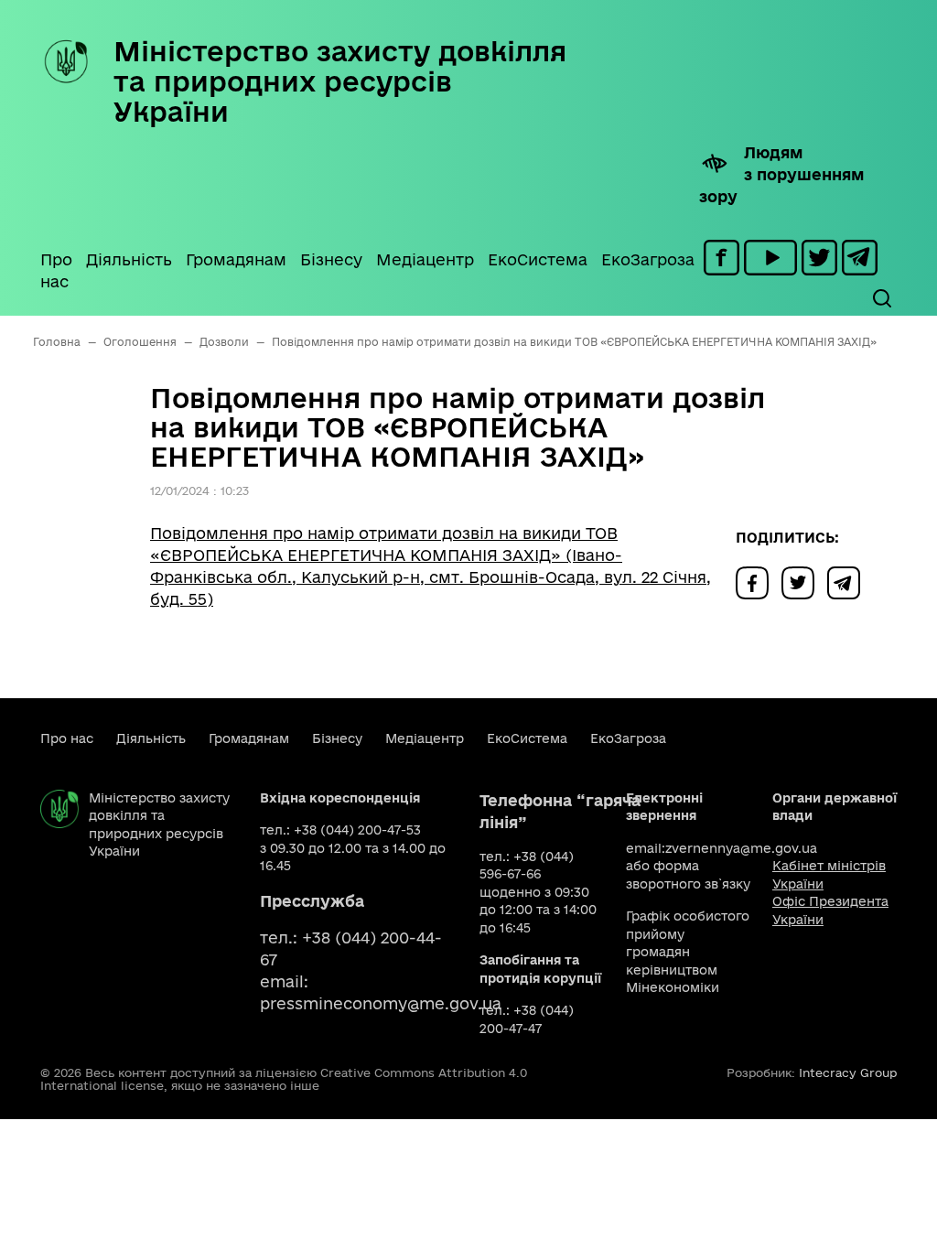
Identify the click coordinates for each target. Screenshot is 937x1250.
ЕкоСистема (537, 259)
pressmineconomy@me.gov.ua (380, 1003)
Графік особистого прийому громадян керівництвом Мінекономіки (687, 952)
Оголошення (140, 342)
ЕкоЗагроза (648, 259)
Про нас (56, 270)
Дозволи (224, 342)
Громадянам (236, 259)
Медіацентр (425, 259)
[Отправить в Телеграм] (848, 581)
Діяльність (129, 259)
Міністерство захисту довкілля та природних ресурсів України (339, 81)
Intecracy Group (848, 1072)
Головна (57, 342)
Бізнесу (331, 259)
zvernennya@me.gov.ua (741, 848)
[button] (881, 298)
